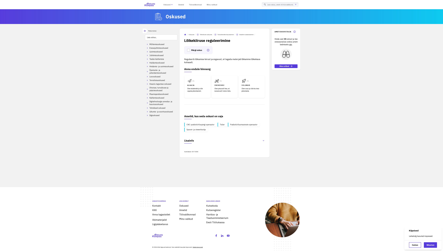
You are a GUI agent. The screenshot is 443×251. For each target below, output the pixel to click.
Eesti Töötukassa (215, 222)
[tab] (149, 31)
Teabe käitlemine (156, 59)
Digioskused (154, 115)
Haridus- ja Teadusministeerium (217, 216)
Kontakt (156, 205)
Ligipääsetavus (160, 224)
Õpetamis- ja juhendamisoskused (157, 71)
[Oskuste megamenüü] (172, 4)
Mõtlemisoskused (156, 44)
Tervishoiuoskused (157, 80)
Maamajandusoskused (158, 94)
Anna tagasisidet (161, 214)
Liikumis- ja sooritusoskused (161, 112)
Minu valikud (284, 66)
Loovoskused (154, 76)
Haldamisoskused (156, 63)
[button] (189, 50)
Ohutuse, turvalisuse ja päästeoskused (158, 89)
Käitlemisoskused (156, 98)
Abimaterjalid (159, 219)
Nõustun (430, 245)
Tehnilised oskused (157, 108)
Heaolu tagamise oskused (160, 84)
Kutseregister (213, 210)
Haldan (415, 245)
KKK (154, 210)
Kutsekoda (212, 205)
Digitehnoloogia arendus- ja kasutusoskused (160, 102)
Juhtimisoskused (156, 55)
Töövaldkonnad (187, 214)
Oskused (191, 34)
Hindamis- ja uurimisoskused (161, 66)
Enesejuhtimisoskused (158, 48)
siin (290, 44)
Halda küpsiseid (198, 247)
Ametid (183, 210)
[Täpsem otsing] (296, 5)
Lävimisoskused (156, 52)
